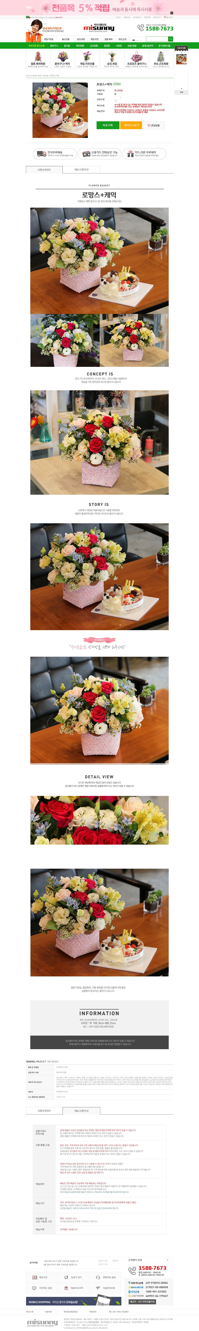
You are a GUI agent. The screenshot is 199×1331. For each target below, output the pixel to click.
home (28, 76)
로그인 (118, 17)
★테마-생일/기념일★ (40, 76)
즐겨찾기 (170, 17)
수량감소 (116, 101)
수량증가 (116, 100)
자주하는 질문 (45, 1288)
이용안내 (92, 1312)
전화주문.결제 (109, 1277)
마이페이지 (137, 17)
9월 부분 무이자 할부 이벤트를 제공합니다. (60, 1265)
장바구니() (157, 17)
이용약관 (48, 1312)
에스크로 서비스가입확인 (119, 1312)
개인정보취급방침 (71, 1312)
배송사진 (43, 1277)
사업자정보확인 (93, 1322)
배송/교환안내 (81, 170)
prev (43, 24)
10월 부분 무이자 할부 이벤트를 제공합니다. (61, 1261)
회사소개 (29, 1312)
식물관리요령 (109, 1288)
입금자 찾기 (76, 1277)
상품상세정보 (44, 170)
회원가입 (127, 17)
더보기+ (116, 1261)
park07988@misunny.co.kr (97, 1325)
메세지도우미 (77, 1288)
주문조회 (147, 17)
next (46, 24)
